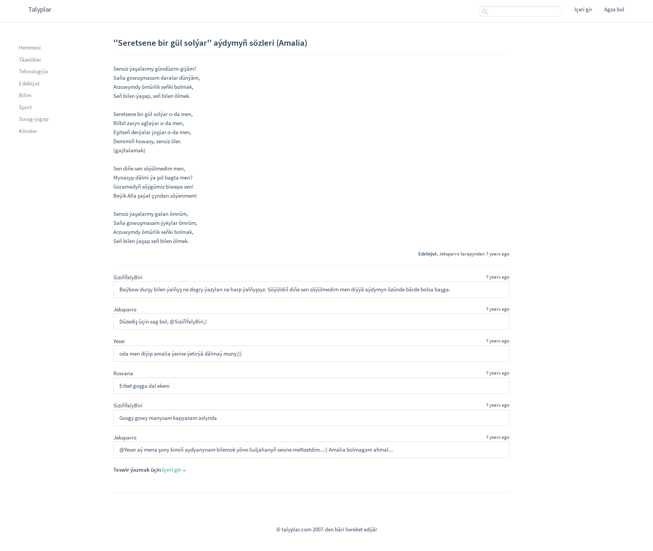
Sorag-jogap (33, 118)
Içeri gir (583, 9)
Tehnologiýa (33, 71)
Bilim (25, 95)
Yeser (119, 341)
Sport (25, 107)
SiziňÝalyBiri (127, 277)
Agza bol (614, 9)
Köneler (28, 131)
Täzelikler (30, 59)
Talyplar (39, 9)
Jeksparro (449, 254)
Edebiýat (29, 83)
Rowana (123, 373)
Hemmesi (30, 47)
